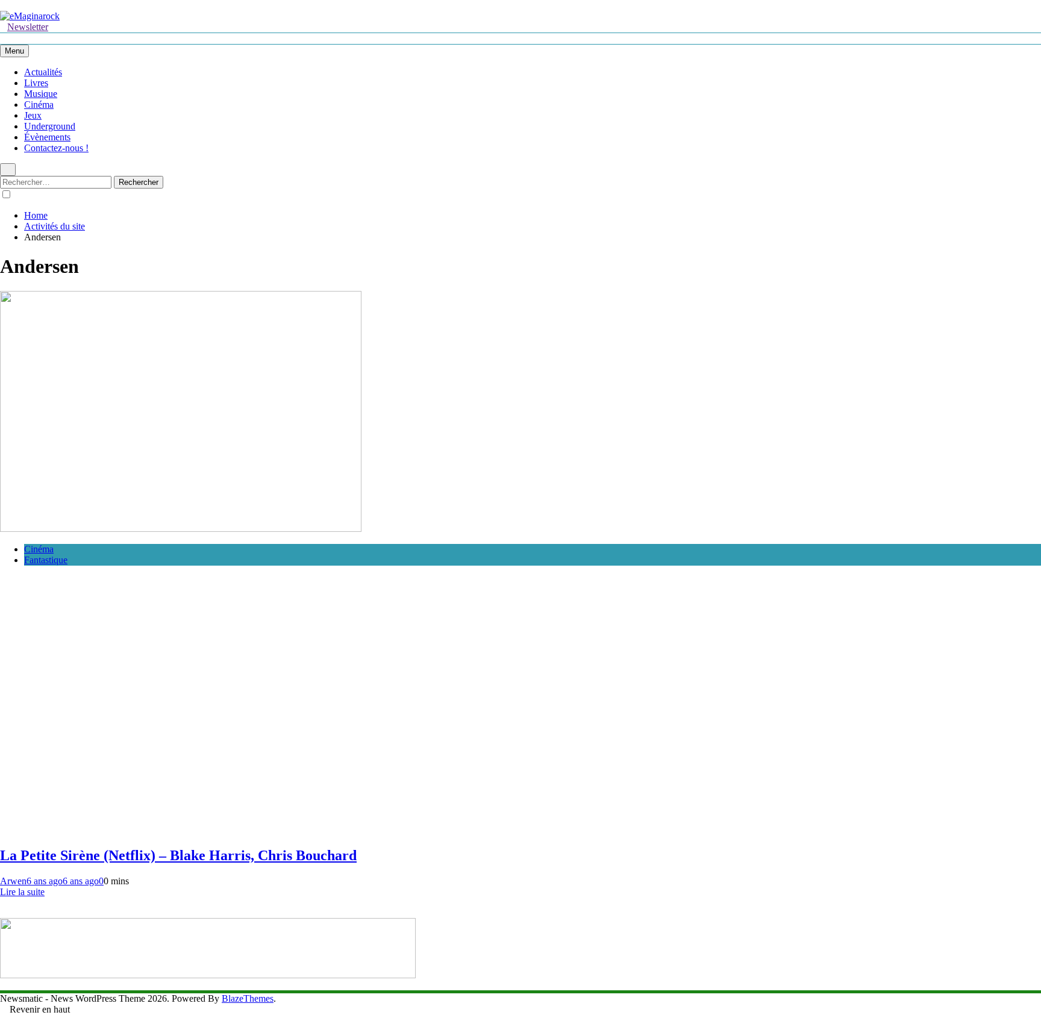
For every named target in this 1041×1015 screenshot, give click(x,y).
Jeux (33, 115)
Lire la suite (22, 892)
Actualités (43, 72)
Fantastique (45, 560)
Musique (40, 94)
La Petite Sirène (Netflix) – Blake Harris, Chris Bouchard (178, 855)
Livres (36, 83)
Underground (49, 126)
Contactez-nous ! (56, 148)
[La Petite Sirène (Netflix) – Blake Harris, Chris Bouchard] (180, 528)
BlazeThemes (248, 998)
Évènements (47, 137)
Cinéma (39, 104)
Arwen (13, 881)
